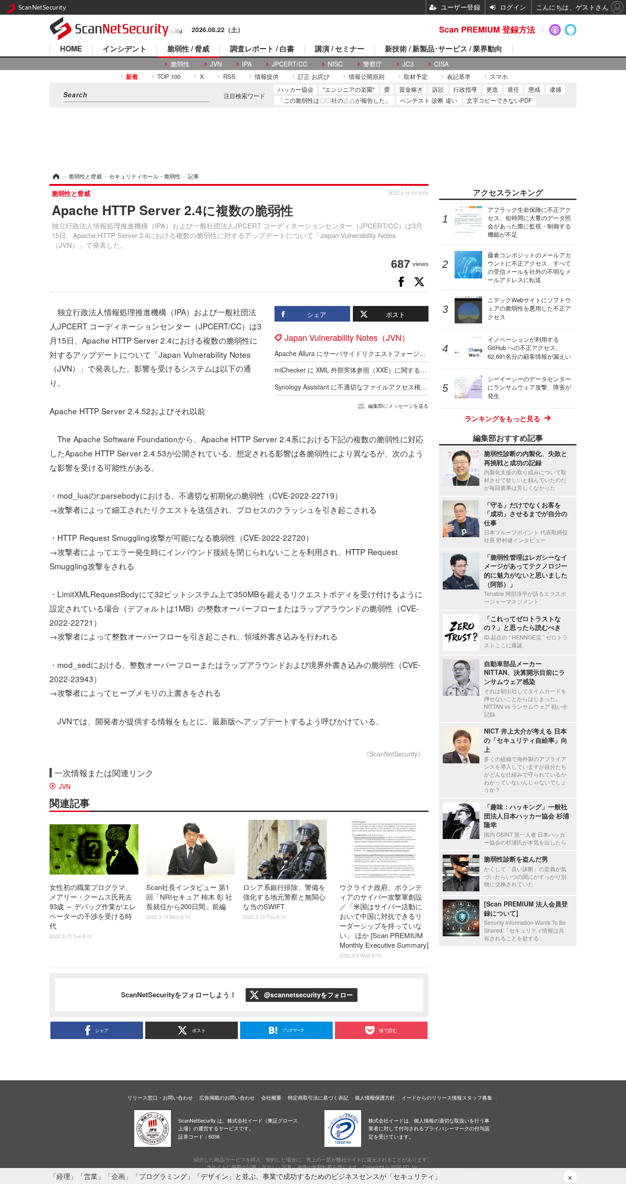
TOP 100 (169, 76)
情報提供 (267, 76)
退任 (513, 89)
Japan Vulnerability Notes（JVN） (347, 337)
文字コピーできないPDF (499, 100)
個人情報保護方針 (375, 1097)
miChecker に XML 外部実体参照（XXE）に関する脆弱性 (357, 369)
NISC (335, 64)
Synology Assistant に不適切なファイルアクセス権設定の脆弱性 (367, 386)
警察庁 (372, 64)
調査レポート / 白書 (262, 49)
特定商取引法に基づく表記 (318, 1097)
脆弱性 (180, 64)
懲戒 (534, 89)
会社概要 (271, 1097)
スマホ (499, 76)
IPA (247, 64)
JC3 (408, 64)
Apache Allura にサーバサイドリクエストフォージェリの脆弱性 (366, 353)
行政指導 (465, 89)
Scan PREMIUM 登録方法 (487, 29)
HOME (71, 49)
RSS (229, 76)
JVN (216, 64)
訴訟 (438, 89)
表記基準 (459, 76)
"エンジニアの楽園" (349, 89)
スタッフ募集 (477, 1097)
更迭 (492, 89)
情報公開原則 (366, 76)
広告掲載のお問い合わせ (227, 1097)
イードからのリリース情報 (431, 1097)
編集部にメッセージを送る (398, 405)
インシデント (125, 49)
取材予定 (416, 76)
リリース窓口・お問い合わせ (160, 1097)
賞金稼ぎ (411, 89)
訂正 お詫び (313, 76)
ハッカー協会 (295, 89)
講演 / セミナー (339, 49)
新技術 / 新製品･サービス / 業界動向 (443, 49)
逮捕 (555, 89)
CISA (441, 64)
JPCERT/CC (290, 64)
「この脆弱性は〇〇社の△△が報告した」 (334, 100)
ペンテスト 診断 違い (428, 100)
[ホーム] (55, 176)
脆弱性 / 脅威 (188, 49)
